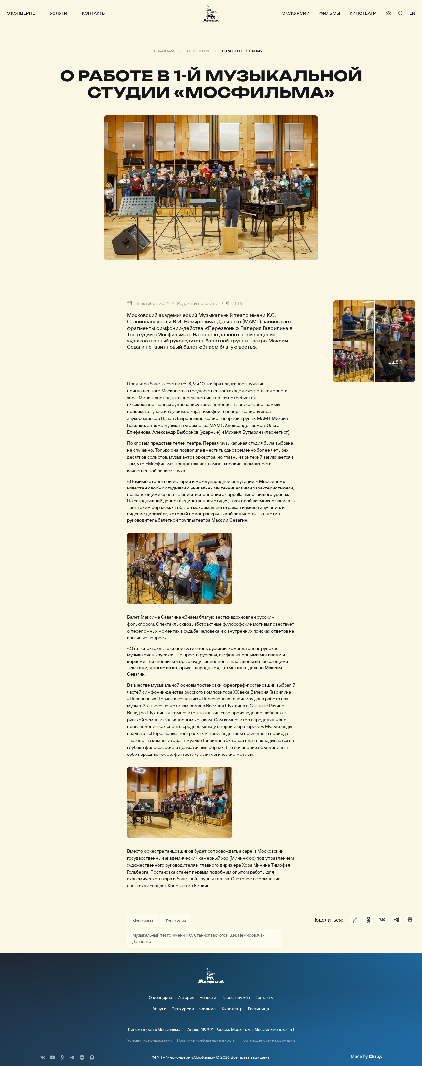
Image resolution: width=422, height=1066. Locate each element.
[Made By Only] (366, 1056)
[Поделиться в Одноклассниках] (368, 919)
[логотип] (211, 13)
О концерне (21, 13)
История (185, 997)
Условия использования (149, 1040)
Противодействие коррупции (268, 1040)
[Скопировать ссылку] (354, 919)
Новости (198, 51)
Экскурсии (296, 13)
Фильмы (329, 13)
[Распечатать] (410, 919)
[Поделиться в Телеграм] (396, 919)
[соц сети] (42, 1057)
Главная (164, 51)
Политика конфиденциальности (206, 1040)
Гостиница (258, 1008)
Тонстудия (176, 920)
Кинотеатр (363, 13)
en (412, 13)
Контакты (94, 13)
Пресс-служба (235, 997)
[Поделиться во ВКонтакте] (382, 919)
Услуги (58, 13)
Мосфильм (142, 920)
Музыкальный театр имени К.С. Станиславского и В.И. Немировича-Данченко (198, 938)
